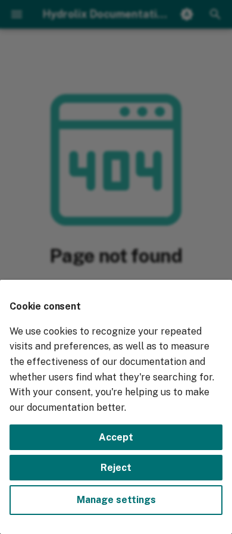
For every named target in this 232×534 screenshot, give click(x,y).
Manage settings (116, 499)
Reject (116, 467)
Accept (116, 437)
